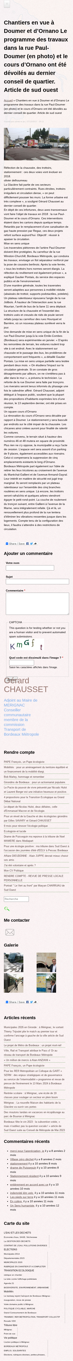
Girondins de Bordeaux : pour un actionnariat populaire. (35, 782)
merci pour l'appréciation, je (27, 1150)
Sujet (9, 576)
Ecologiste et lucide (15, 831)
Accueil (8, 100)
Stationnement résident (24, 1176)
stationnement (19, 1163)
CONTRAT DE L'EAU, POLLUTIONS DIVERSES (25, 1245)
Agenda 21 (9, 1283)
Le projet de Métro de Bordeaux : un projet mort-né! (33, 1045)
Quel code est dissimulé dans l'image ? (36, 657)
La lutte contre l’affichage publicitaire (20, 1279)
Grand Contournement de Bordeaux (20, 1313)
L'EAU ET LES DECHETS (17, 1232)
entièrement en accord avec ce (29, 1184)
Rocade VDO (10, 1321)
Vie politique (10, 1337)
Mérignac (8, 1330)
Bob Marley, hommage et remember (24, 776)
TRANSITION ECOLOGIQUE (19, 1270)
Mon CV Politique (14, 870)
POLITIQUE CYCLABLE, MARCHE (19, 1308)
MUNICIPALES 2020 (13, 1262)
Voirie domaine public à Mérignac (18, 1304)
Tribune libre (10, 1325)
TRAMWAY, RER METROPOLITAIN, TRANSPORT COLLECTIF (32, 1317)
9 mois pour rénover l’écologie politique (26, 825)
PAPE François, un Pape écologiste (24, 761)
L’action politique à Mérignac (16, 1342)
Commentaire (15, 590)
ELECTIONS (10, 1249)
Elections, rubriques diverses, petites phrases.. (25, 1355)
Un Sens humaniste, (22, 1205)
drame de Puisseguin (23, 1167)
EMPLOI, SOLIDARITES (15, 1351)
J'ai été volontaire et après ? (20, 865)
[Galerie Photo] (13, 971)
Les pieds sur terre (21, 1197)
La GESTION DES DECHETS (17, 1241)
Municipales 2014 (12, 1254)
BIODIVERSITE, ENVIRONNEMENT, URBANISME (26, 1287)
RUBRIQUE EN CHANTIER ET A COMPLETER (25, 1266)
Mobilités (8, 1291)
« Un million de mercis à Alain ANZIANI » (27, 1060)
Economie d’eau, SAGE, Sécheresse (20, 1237)
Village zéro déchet (22, 1159)
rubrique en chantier (13, 1275)
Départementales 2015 (14, 1258)
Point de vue (9, 1334)
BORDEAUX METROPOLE (16, 1346)
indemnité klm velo (22, 1192)
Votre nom (12, 562)
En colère (16, 1201)
